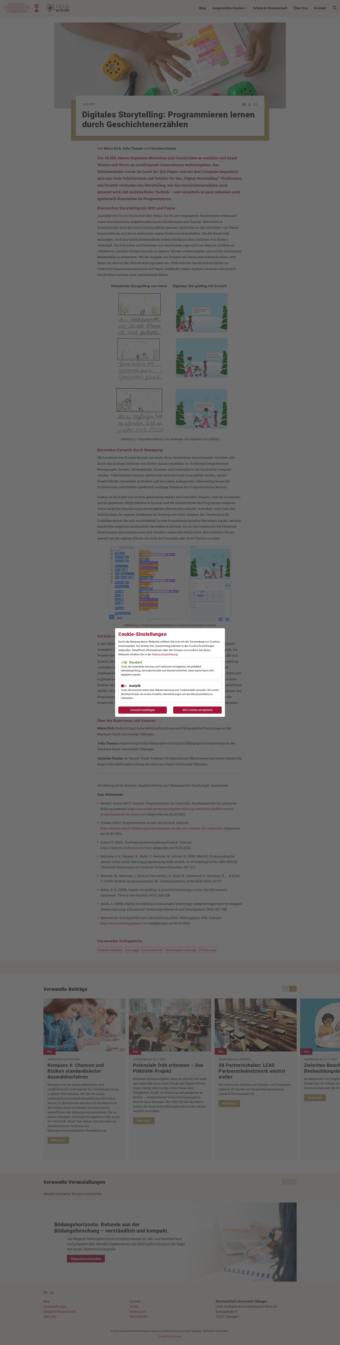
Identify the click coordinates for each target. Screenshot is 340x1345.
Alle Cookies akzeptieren (197, 710)
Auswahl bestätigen (142, 710)
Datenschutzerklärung (165, 654)
